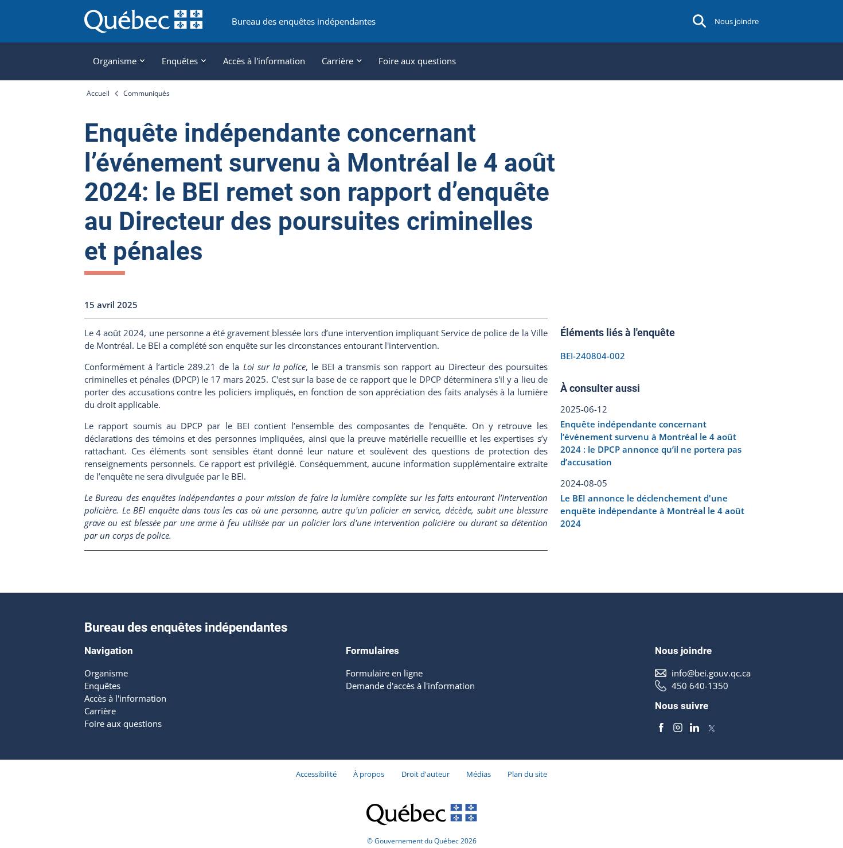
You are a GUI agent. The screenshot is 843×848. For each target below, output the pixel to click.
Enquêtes (102, 685)
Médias (478, 774)
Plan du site (527, 774)
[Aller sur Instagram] (678, 728)
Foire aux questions (417, 61)
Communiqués (146, 93)
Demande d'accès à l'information (410, 685)
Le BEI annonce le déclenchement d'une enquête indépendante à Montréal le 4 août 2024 (652, 510)
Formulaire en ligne (384, 673)
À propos (368, 774)
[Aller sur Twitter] (711, 728)
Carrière (100, 711)
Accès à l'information (264, 61)
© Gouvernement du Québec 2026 (422, 841)
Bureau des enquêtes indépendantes (304, 21)
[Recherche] (700, 21)
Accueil (98, 93)
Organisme (106, 673)
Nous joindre (737, 21)
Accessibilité (316, 774)
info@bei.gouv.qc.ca (711, 673)
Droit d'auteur (425, 774)
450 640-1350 (700, 685)
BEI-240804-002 (592, 355)
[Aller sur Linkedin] (694, 728)
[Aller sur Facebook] (661, 728)
